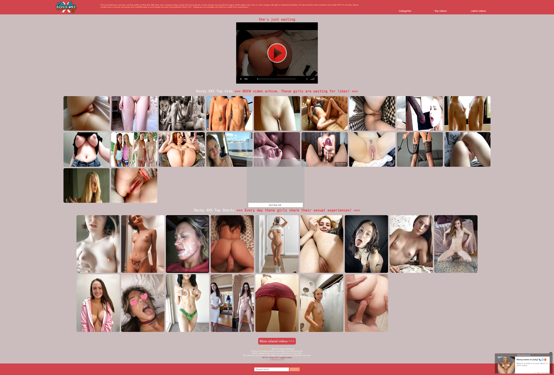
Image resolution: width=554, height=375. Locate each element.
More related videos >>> (277, 341)
